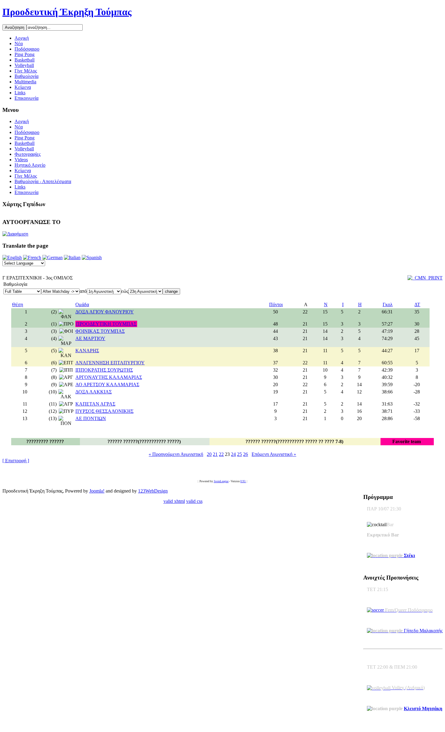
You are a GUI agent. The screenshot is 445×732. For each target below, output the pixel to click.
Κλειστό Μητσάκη (423, 708)
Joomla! (96, 490)
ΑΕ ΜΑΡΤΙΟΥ (90, 338)
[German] (52, 257)
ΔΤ (417, 304)
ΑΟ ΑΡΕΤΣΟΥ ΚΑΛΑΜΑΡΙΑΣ (107, 384)
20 (209, 454)
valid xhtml (174, 501)
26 (245, 454)
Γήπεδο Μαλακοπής (423, 630)
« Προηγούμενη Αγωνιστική (176, 454)
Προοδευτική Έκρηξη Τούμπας (67, 11)
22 (221, 454)
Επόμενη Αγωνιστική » (274, 454)
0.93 (243, 481)
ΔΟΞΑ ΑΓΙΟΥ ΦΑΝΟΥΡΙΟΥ (104, 311)
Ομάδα (82, 304)
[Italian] (72, 257)
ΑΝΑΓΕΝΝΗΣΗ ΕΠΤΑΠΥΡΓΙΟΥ (110, 362)
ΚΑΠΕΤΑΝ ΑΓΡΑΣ (95, 403)
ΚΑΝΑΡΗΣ (87, 350)
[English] (12, 257)
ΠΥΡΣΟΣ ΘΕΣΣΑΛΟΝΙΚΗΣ (104, 411)
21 (215, 454)
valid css (194, 501)
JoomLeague (221, 481)
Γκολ (388, 304)
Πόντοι (276, 304)
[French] (32, 257)
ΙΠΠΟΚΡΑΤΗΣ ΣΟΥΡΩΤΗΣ (104, 370)
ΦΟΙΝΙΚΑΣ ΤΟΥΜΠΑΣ (100, 331)
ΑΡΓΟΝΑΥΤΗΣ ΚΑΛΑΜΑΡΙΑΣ (108, 377)
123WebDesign (153, 490)
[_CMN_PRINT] (425, 277)
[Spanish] (92, 257)
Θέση (17, 304)
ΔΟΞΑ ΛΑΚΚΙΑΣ (93, 391)
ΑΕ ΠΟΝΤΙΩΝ (90, 418)
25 (239, 454)
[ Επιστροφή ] (15, 460)
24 (233, 454)
